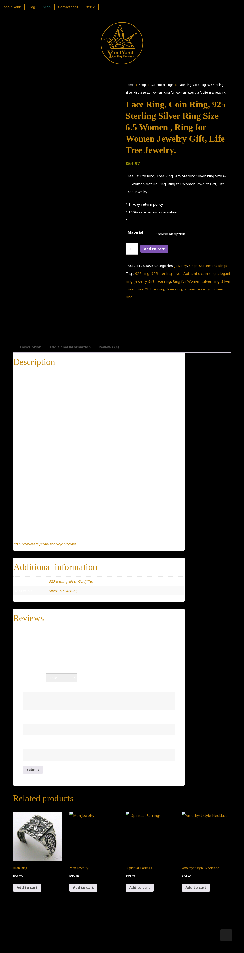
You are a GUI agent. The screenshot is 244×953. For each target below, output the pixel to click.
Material (135, 232)
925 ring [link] (142, 273)
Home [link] (130, 85)
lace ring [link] (163, 281)
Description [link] (30, 346)
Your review (35, 686)
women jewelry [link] (197, 289)
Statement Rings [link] (162, 85)
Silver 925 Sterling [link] (63, 590)
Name (29, 718)
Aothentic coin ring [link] (199, 273)
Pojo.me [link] (114, 942)
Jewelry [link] (180, 265)
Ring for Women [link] (186, 281)
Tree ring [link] (174, 289)
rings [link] (193, 265)
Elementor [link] (129, 945)
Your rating (34, 677)
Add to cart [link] (27, 887)
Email (29, 743)
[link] (14, 7)
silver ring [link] (210, 281)
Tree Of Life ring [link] (150, 289)
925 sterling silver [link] (166, 273)
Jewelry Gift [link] (144, 281)
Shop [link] (142, 85)
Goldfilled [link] (85, 581)
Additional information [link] (70, 346)
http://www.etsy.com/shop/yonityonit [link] (44, 544)
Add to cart (154, 248)
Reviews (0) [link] (109, 346)
